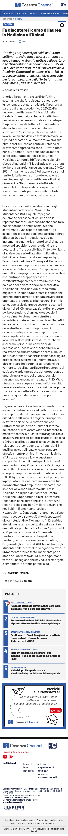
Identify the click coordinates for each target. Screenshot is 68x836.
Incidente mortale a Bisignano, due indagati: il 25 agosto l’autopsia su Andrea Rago (35, 655)
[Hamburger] (4, 5)
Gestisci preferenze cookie (30, 823)
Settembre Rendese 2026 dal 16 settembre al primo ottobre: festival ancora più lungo (36, 622)
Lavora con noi (49, 823)
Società (18, 19)
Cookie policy (50, 820)
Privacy (40, 820)
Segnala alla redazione (25, 820)
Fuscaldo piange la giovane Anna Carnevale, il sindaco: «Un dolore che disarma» (36, 607)
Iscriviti (56, 710)
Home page (7, 19)
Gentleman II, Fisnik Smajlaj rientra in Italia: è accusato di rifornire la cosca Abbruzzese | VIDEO (36, 638)
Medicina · (14, 572)
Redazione (9, 820)
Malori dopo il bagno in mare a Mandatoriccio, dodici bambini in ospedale (35, 672)
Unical (24, 572)
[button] (62, 25)
